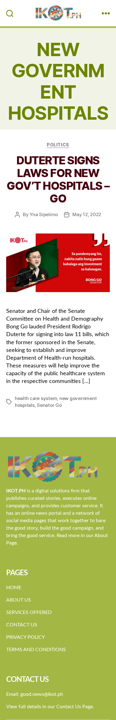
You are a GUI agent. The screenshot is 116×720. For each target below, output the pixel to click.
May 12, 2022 (86, 214)
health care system (36, 398)
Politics (58, 144)
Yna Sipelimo (44, 214)
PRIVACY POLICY (25, 637)
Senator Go (49, 405)
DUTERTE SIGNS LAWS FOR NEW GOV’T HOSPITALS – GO (58, 179)
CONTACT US (21, 624)
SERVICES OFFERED (29, 612)
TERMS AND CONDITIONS (36, 649)
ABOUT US (18, 600)
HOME (13, 587)
